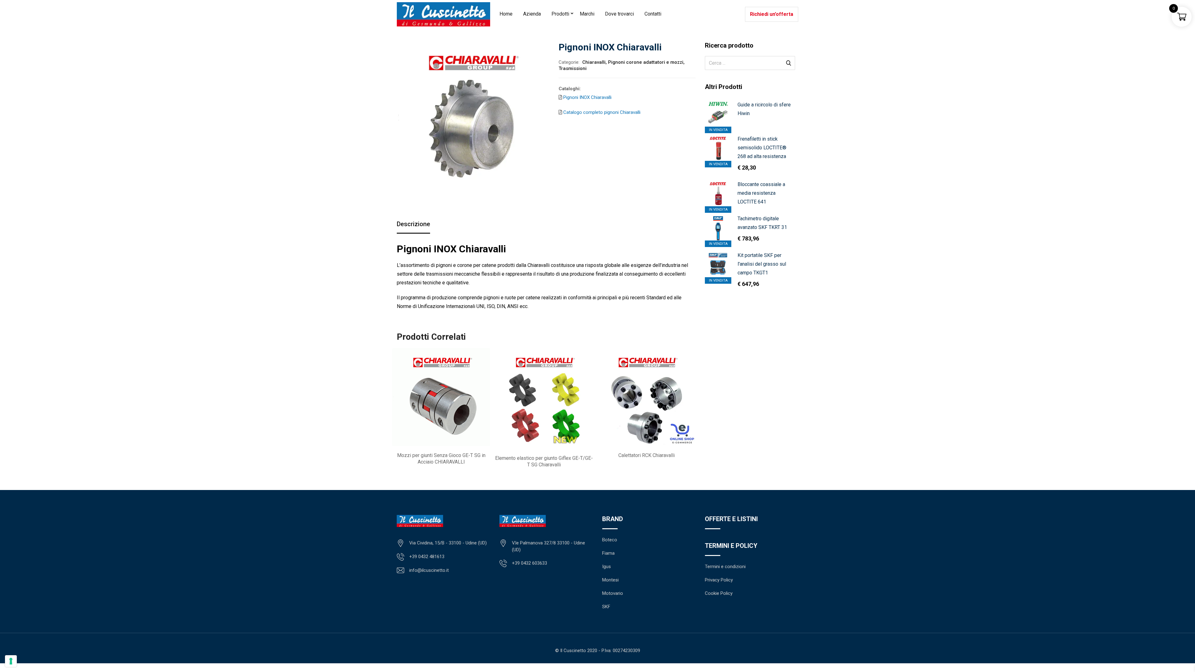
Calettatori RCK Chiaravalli (646, 455)
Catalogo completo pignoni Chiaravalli (601, 112)
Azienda (532, 14)
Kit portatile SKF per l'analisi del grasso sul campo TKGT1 (762, 264)
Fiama (608, 553)
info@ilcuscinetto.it (429, 570)
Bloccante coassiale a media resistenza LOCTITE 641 (761, 193)
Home (506, 14)
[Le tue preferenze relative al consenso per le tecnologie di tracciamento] (11, 661)
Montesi (610, 580)
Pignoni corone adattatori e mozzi (645, 62)
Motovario (612, 593)
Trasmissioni (573, 68)
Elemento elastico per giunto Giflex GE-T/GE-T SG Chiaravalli (544, 461)
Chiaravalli (594, 62)
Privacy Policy (719, 580)
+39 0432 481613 (426, 556)
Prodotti (560, 14)
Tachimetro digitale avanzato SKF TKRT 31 (762, 223)
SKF (606, 606)
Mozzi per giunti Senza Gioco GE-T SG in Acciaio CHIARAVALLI (441, 458)
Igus (606, 566)
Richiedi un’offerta (771, 14)
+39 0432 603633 (529, 563)
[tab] (413, 224)
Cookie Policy (719, 593)
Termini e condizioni (725, 566)
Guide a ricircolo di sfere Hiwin (764, 109)
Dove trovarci (619, 14)
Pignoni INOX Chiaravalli (587, 97)
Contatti (652, 14)
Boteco (609, 540)
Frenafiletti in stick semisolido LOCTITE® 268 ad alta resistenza (762, 147)
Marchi (587, 14)
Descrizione (413, 224)
